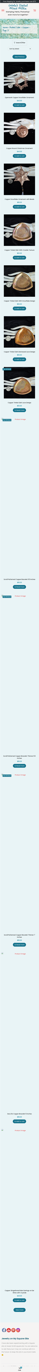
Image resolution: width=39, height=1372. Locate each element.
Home (5, 27)
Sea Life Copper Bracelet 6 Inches (19, 1114)
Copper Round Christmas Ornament (19, 148)
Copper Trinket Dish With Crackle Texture (19, 250)
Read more (20, 410)
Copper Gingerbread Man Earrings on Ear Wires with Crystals (19, 1291)
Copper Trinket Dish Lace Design (19, 403)
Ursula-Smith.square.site (16, 1346)
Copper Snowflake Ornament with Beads (19, 199)
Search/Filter (20, 43)
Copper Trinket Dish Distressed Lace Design (19, 352)
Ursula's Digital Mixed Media (18, 7)
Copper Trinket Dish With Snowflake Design (19, 301)
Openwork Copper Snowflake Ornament (19, 97)
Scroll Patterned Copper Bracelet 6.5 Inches (19, 579)
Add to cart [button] (20, 105)
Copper (25, 27)
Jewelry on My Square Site (15, 1338)
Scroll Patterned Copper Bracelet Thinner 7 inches (19, 936)
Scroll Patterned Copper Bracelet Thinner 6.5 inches (19, 757)
